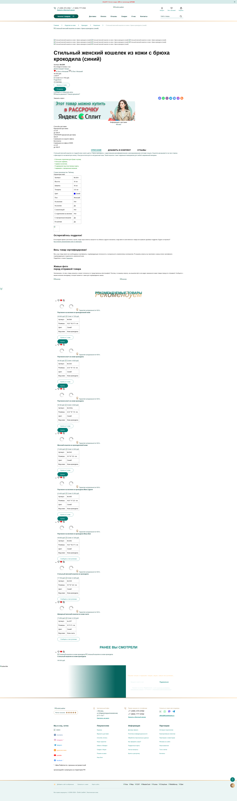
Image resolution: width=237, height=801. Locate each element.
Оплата (103, 16)
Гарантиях (69, 258)
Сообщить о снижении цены (63, 92)
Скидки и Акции (101, 749)
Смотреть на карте (103, 718)
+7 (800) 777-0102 (79, 8)
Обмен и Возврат (102, 745)
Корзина (99, 730)
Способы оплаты (102, 738)
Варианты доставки (103, 734)
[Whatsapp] (164, 711)
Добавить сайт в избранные (65, 784)
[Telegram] (173, 711)
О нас (133, 16)
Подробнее (57, 80)
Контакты (143, 16)
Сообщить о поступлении (68, 559)
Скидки (124, 16)
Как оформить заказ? (134, 741)
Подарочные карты (134, 745)
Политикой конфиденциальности (162, 689)
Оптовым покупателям (166, 730)
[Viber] (169, 711)
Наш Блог (100, 757)
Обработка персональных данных (138, 738)
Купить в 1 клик (62, 85)
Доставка (92, 16)
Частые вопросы (133, 749)
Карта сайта (95, 784)
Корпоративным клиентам (167, 734)
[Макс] (160, 711)
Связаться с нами (82, 784)
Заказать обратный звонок (66, 10)
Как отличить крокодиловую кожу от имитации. (68, 241)
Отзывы (114, 16)
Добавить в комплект (119, 150)
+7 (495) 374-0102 (63, 8)
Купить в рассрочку (134, 753)
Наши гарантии (101, 741)
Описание (96, 150)
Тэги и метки (163, 749)
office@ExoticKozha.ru (166, 716)
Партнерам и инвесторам (167, 738)
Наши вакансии (164, 745)
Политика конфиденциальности (137, 734)
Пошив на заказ (101, 753)
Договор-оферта (133, 730)
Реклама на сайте (164, 741)
